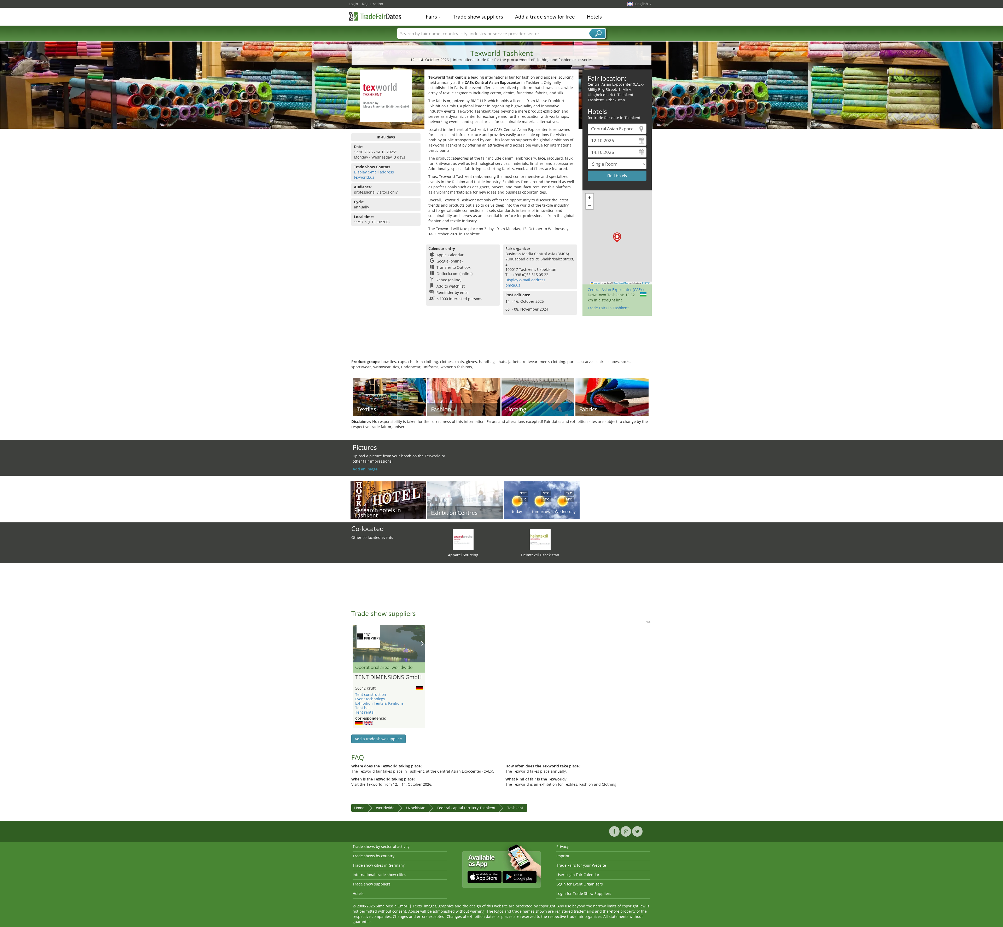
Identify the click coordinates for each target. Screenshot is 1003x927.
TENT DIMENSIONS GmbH (388, 677)
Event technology (370, 698)
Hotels (594, 16)
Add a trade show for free (545, 16)
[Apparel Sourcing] (463, 539)
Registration (372, 3)
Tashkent (515, 807)
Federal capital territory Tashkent (466, 807)
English (642, 3)
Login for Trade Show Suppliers (583, 893)
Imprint (562, 855)
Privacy (562, 846)
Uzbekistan (415, 807)
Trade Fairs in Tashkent (608, 307)
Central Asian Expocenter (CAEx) (616, 289)
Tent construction (370, 694)
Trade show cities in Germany (379, 865)
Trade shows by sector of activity (381, 846)
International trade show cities (379, 874)
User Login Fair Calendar (577, 874)
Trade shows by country (373, 855)
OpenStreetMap (620, 283)
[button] (617, 237)
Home (359, 807)
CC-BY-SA (646, 283)
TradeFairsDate (375, 16)
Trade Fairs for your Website (581, 865)
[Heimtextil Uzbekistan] (540, 539)
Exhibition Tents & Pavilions (379, 703)
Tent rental (365, 712)
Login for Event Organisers (579, 884)
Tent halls (363, 707)
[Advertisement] (501, 342)
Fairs (432, 16)
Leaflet (596, 283)
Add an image (365, 469)
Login (353, 3)
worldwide (385, 807)
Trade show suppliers (478, 16)
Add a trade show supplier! (378, 738)
